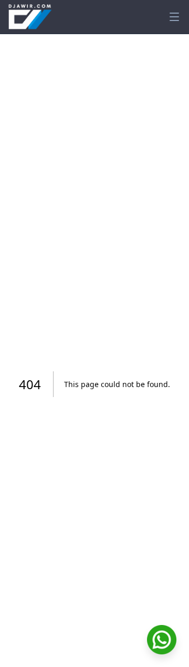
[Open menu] (174, 17)
